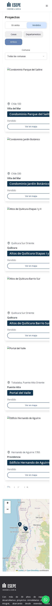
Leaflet (21, 570)
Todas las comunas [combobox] (16, 56)
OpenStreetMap (33, 570)
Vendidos (36, 25)
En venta (15, 25)
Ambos (13, 41)
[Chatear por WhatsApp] (46, 600)
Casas (13, 34)
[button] (19, 524)
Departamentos (33, 34)
